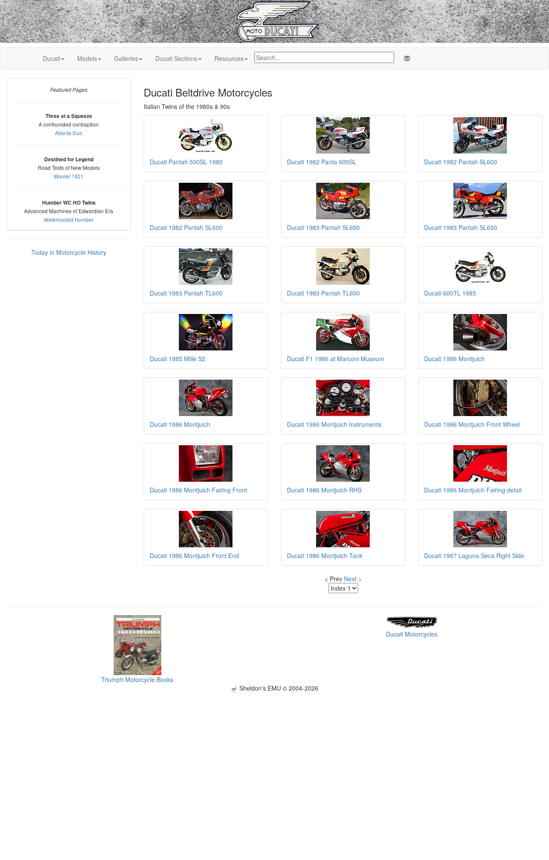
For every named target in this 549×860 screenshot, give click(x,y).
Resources (229, 58)
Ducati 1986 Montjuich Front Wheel (472, 424)
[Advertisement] (274, 753)
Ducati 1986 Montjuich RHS (324, 490)
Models (87, 58)
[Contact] (405, 58)
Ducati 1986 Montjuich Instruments (334, 424)
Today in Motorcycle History (68, 252)
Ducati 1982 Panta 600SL (321, 161)
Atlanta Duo (68, 132)
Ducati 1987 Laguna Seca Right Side (474, 555)
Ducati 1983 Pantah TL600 (186, 293)
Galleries (126, 58)
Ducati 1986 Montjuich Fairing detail (473, 490)
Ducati (51, 58)
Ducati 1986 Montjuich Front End (194, 555)
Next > (353, 578)
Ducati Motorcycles (411, 634)
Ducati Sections (176, 58)
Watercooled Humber (69, 219)
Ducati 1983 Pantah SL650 (323, 227)
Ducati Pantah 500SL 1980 (186, 161)
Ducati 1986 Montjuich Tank (324, 555)
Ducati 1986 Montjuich (454, 358)
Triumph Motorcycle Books (137, 679)
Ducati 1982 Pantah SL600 (460, 161)
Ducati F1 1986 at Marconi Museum (335, 358)
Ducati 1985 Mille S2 (177, 358)
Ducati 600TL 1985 (450, 293)
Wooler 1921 (69, 176)
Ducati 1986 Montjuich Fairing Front (198, 490)
